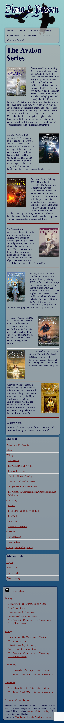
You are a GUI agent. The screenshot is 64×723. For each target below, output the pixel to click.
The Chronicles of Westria (20, 465)
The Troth (12, 515)
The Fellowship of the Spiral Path (23, 510)
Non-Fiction (13, 460)
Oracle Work (14, 521)
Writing (34, 30)
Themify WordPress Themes (39, 716)
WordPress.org (13, 578)
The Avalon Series (16, 470)
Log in (9, 562)
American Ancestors (17, 526)
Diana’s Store (14, 542)
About (21, 30)
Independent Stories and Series (22, 486)
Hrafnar (11, 505)
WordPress (20, 716)
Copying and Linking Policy (19, 547)
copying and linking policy (38, 711)
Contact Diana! (15, 40)
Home (10, 30)
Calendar (47, 35)
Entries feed (11, 567)
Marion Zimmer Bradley (20, 476)
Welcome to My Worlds (17, 444)
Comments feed (13, 572)
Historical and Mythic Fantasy (22, 481)
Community (13, 35)
